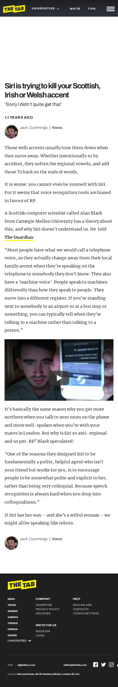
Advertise (44, 604)
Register (43, 631)
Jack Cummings (34, 128)
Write (75, 8)
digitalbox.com (26, 665)
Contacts (81, 609)
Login (40, 635)
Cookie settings (86, 613)
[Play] (59, 370)
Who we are (82, 604)
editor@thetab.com (75, 665)
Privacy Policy (47, 609)
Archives (43, 613)
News (57, 128)
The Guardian (19, 237)
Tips (91, 8)
